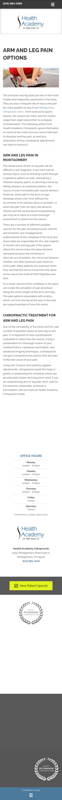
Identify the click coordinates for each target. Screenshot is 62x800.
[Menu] (31, 795)
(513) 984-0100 (12, 3)
